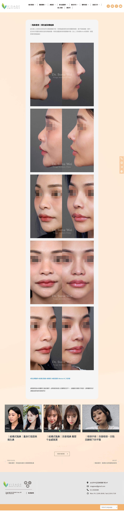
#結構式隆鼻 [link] (42, 378)
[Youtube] (120, 6)
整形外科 (73, 4)
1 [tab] (57, 446)
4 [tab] (63, 446)
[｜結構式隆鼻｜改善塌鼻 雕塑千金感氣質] (23, 418)
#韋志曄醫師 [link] (34, 378)
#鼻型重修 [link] (55, 378)
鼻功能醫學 (62, 4)
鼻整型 (52, 4)
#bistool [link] (60, 378)
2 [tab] (59, 446)
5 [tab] (65, 446)
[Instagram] (116, 6)
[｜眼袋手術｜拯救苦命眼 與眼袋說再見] (100, 418)
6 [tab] (66, 446)
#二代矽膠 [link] (67, 378)
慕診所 (69, 7)
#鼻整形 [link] (48, 378)
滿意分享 (95, 4)
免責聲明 (31, 493)
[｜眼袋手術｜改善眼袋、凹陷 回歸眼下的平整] (62, 418)
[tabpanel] (23, 424)
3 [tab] (61, 446)
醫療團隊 (41, 4)
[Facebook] (112, 6)
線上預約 (60, 7)
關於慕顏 (31, 4)
